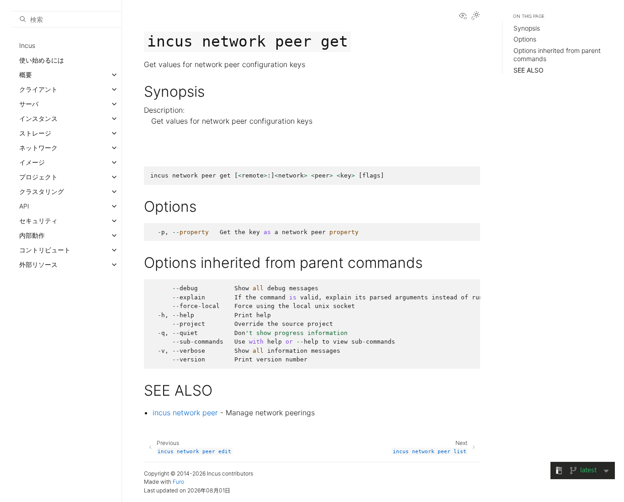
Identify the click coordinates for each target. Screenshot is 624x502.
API (24, 206)
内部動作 (32, 235)
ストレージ (35, 133)
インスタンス (38, 118)
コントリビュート (44, 250)
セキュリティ (38, 221)
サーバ (28, 104)
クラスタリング (41, 191)
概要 (25, 74)
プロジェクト (38, 177)
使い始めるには (41, 60)
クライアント (38, 89)
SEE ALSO (528, 70)
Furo (178, 481)
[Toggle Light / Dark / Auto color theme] (475, 16)
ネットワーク (38, 148)
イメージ (32, 162)
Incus (27, 45)
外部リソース (38, 264)
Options (524, 39)
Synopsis (526, 28)
